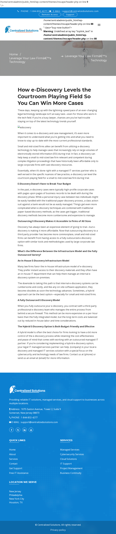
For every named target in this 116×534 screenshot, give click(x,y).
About (12, 454)
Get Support (15, 468)
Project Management (71, 468)
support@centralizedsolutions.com (80, 11)
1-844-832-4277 (38, 11)
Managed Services (69, 449)
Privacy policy (58, 530)
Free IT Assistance (18, 473)
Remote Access (50, 14)
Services (13, 459)
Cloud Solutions (68, 459)
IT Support (66, 463)
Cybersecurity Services (72, 454)
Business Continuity (70, 473)
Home (13, 54)
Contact (13, 463)
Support (70, 14)
